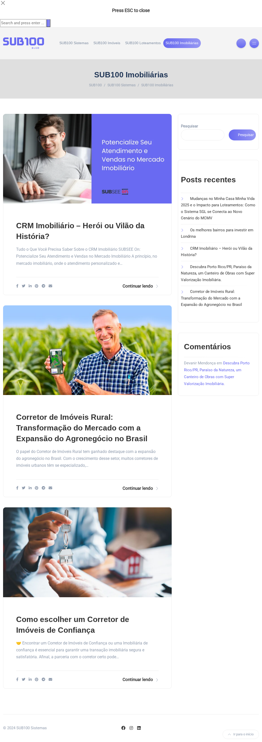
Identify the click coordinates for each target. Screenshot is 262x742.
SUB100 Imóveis (106, 43)
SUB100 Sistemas (74, 43)
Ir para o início (243, 734)
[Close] (3, 3)
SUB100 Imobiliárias (182, 43)
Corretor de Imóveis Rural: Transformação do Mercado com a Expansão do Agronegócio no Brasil (81, 428)
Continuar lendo (138, 286)
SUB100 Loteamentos (143, 43)
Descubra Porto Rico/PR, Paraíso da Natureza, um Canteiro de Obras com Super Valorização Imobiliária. (218, 273)
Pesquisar (189, 126)
